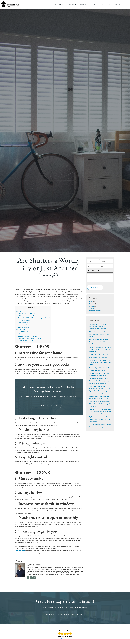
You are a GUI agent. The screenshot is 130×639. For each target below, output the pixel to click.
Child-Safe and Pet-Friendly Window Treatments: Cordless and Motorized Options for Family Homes (100, 411)
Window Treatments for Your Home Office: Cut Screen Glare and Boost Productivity (100, 349)
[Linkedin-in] (31, 577)
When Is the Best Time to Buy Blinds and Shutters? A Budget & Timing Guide (100, 334)
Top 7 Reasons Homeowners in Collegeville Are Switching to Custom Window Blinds (100, 419)
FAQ (95, 4)
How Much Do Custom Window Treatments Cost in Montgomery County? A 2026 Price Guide (99, 381)
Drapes (91, 304)
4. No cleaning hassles (24, 322)
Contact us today (20, 550)
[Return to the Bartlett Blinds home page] (11, 4)
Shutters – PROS (20, 311)
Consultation (114, 4)
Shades (91, 306)
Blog (103, 4)
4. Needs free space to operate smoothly (29, 338)
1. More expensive (23, 331)
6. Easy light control (23, 327)
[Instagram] (34, 577)
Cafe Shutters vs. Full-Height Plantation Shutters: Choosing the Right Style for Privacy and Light (99, 388)
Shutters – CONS (20, 329)
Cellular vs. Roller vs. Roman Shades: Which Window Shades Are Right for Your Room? (100, 404)
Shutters (92, 308)
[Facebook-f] (28, 577)
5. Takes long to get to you (25, 340)
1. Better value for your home (26, 313)
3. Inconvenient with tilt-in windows (28, 336)
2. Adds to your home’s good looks (27, 316)
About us (70, 4)
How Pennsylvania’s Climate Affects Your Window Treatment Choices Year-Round (100, 342)
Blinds (91, 301)
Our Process (85, 4)
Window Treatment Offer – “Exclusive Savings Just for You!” (33, 318)
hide (36, 307)
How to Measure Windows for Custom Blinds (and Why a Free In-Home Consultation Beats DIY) (99, 396)
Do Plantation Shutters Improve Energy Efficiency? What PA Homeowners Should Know (98, 326)
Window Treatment (95, 310)
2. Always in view (23, 334)
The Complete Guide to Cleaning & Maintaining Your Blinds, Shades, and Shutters (100, 362)
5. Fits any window (23, 324)
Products (57, 4)
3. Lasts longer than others (25, 320)
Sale (125, 4)
